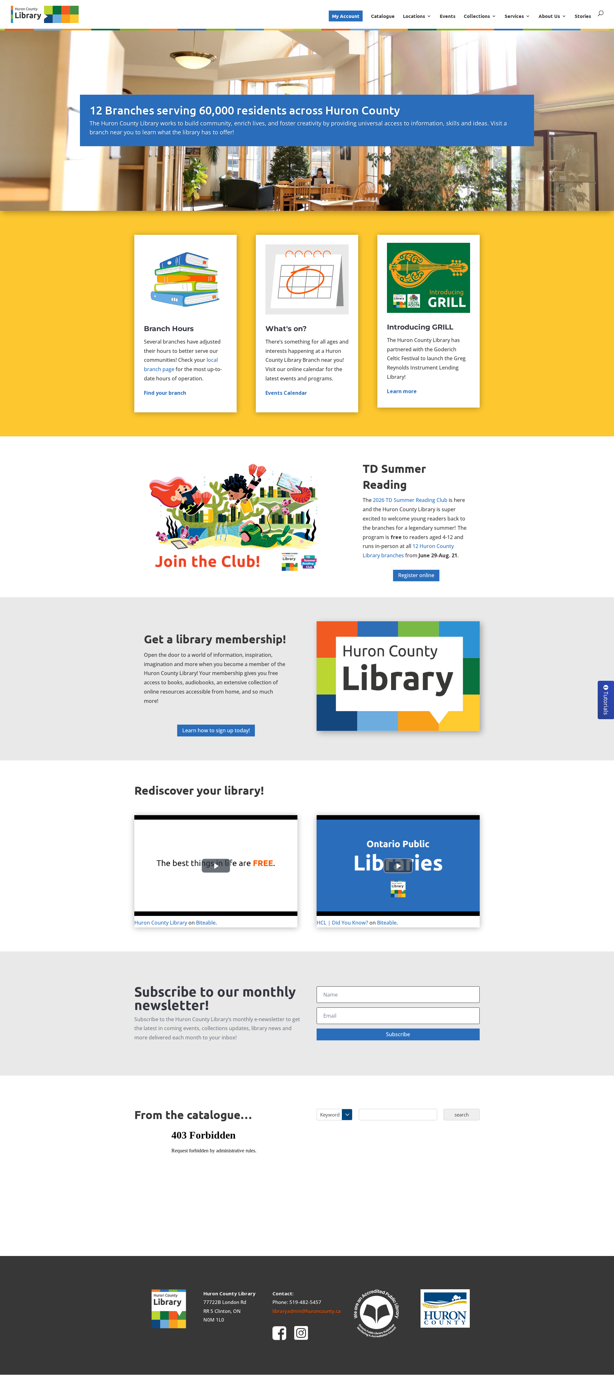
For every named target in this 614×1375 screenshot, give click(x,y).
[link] (45, 13)
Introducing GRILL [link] (420, 327)
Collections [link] (477, 16)
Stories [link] (583, 16)
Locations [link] (414, 16)
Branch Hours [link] (169, 328)
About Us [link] (549, 16)
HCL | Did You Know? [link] (342, 922)
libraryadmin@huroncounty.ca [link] (306, 1311)
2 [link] (307, 197)
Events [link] (447, 16)
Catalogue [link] (383, 16)
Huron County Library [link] (160, 922)
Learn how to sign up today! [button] (216, 730)
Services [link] (514, 16)
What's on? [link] (286, 328)
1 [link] (302, 197)
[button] (398, 1034)
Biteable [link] (206, 922)
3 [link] (312, 197)
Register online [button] (416, 575)
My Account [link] (345, 16)
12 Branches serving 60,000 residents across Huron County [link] (245, 110)
